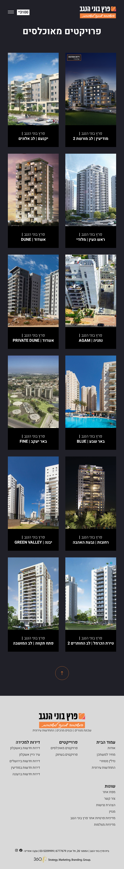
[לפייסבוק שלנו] (20, 850)
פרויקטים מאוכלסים (64, 748)
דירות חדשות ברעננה (26, 774)
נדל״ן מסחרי (107, 761)
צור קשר (109, 798)
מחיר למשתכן (106, 754)
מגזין (112, 811)
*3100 (23, 12)
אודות (111, 748)
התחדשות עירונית (103, 767)
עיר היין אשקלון (29, 754)
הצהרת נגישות (105, 805)
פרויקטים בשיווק (66, 754)
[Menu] (11, 12)
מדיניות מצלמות (104, 824)
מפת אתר (109, 792)
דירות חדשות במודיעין (25, 767)
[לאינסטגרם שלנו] (16, 850)
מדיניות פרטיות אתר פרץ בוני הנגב (92, 818)
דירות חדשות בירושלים (25, 761)
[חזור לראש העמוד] (62, 673)
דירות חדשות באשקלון (25, 748)
